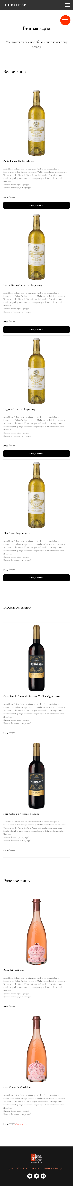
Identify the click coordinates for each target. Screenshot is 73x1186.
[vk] (29, 1177)
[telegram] (36, 1177)
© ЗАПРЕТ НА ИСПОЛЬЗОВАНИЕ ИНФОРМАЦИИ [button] (36, 1168)
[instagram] (43, 1177)
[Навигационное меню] (67, 5)
